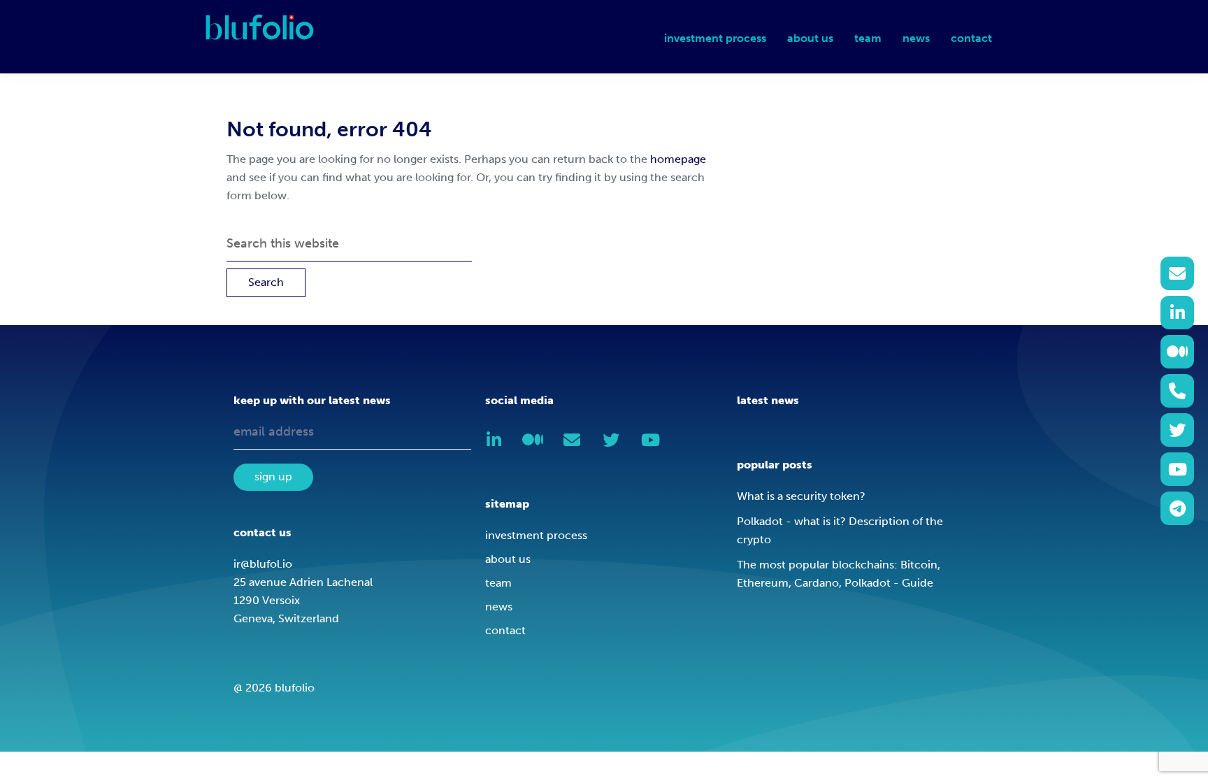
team (498, 582)
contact (505, 630)
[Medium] (1177, 351)
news (498, 606)
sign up (273, 476)
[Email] (1177, 273)
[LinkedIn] (1177, 312)
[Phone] (1177, 391)
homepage (678, 159)
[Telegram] (1177, 508)
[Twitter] (1177, 430)
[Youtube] (1177, 469)
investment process (536, 535)
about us (508, 559)
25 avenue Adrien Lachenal (303, 582)
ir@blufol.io (262, 564)
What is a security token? (801, 496)
